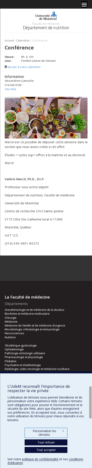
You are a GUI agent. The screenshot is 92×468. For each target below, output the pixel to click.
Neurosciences (14, 333)
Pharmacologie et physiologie (24, 357)
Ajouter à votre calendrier (24, 67)
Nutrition (10, 337)
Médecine (11, 321)
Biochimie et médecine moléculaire (27, 314)
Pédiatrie (10, 361)
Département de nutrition (46, 28)
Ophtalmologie (14, 349)
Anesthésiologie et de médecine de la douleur (34, 310)
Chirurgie (10, 318)
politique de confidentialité (40, 459)
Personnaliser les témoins (48, 433)
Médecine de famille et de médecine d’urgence (35, 325)
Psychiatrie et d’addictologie (23, 365)
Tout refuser (46, 442)
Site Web (10, 89)
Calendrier (23, 40)
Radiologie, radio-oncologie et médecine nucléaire (37, 369)
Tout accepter (46, 450)
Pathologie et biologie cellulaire (25, 353)
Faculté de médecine (46, 23)
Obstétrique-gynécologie (21, 345)
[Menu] (84, 4)
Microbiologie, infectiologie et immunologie (32, 329)
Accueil (9, 40)
